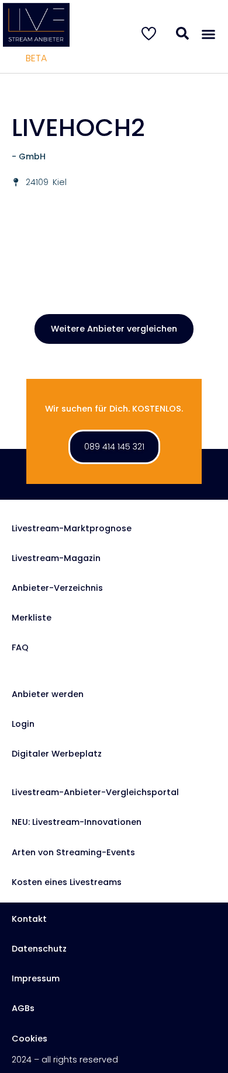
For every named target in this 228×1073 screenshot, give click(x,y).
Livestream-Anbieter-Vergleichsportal (95, 792)
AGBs (23, 1008)
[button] (209, 34)
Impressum (36, 978)
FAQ (20, 647)
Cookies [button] (29, 1038)
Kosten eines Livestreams (67, 882)
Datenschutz (39, 948)
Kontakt (29, 919)
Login (23, 724)
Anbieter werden (48, 694)
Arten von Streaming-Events (73, 852)
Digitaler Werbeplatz (57, 754)
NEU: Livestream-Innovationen (76, 822)
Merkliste (31, 617)
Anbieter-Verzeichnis (57, 588)
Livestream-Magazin (56, 558)
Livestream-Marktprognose (72, 528)
